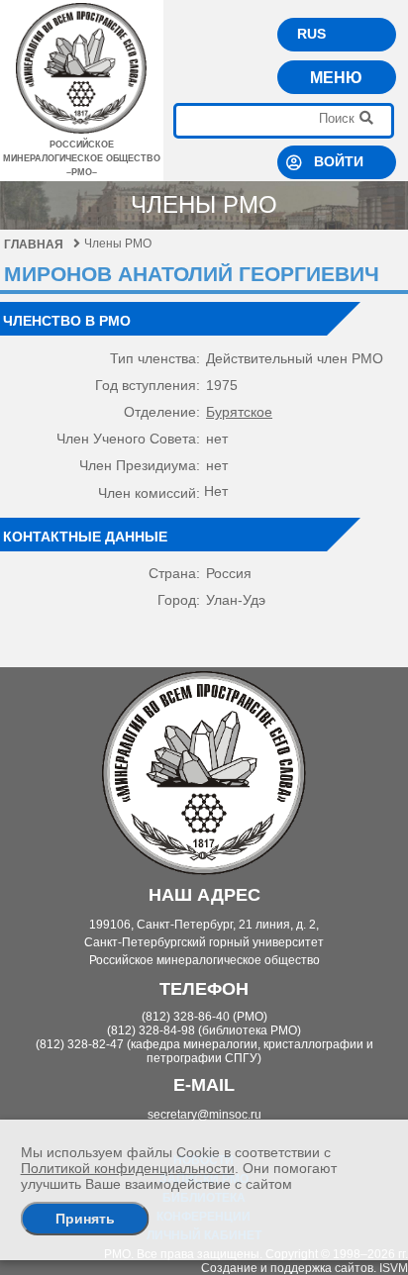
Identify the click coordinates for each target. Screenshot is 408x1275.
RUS (311, 34)
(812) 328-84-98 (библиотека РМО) (204, 1030)
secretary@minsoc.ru (204, 1115)
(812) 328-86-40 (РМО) (204, 1017)
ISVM (393, 1268)
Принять (85, 1218)
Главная (33, 244)
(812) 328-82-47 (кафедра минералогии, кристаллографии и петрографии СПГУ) (204, 1051)
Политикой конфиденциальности (128, 1168)
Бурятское (239, 412)
